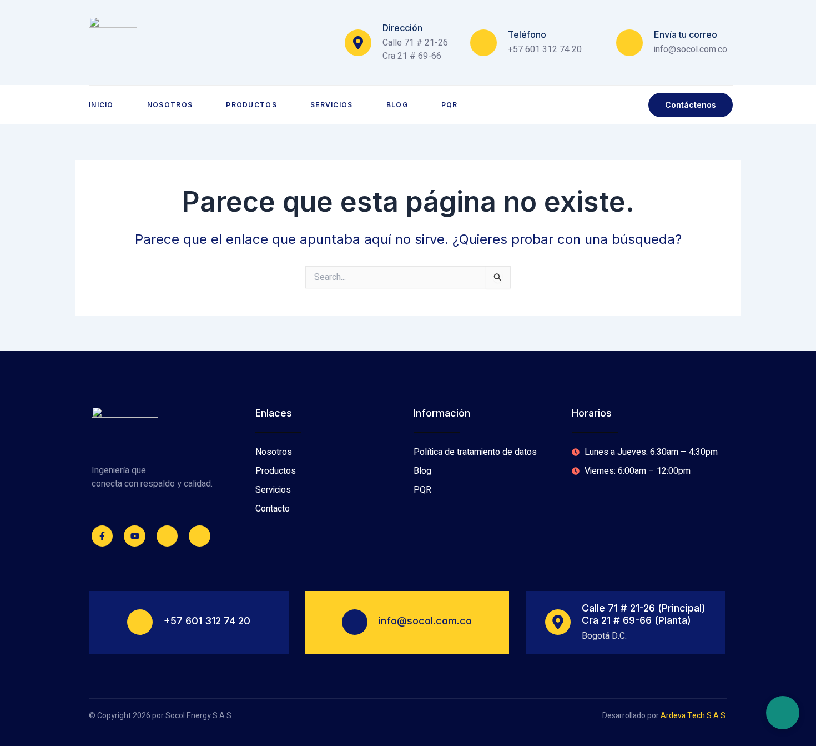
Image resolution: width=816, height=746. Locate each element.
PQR (449, 105)
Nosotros (170, 105)
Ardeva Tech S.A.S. (694, 716)
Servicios (331, 105)
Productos (251, 105)
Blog (397, 105)
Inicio (101, 105)
